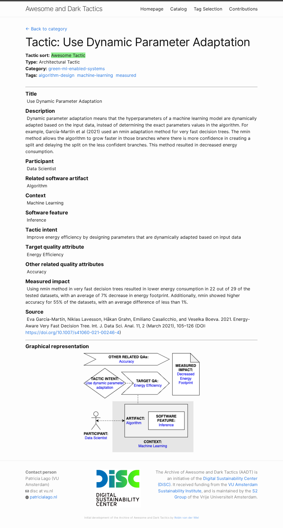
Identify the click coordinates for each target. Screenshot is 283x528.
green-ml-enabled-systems (76, 68)
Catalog (178, 9)
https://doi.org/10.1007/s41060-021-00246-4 (72, 332)
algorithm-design (56, 75)
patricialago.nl (43, 497)
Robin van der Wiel (186, 517)
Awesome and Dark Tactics (63, 9)
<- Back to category (46, 28)
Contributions (243, 9)
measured (126, 75)
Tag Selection (208, 9)
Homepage (151, 9)
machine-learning (95, 75)
